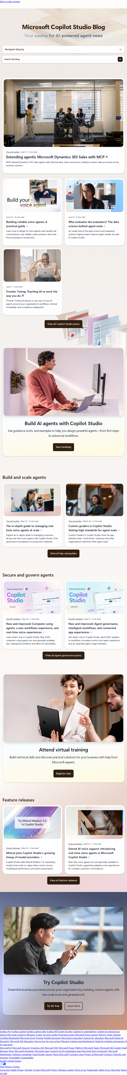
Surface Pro (5, 1031)
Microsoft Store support (86, 1035)
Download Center (66, 1035)
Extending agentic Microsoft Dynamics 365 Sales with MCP (55, 157)
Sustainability (27, 1057)
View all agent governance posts (63, 655)
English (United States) (10, 1061)
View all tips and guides (63, 553)
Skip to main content (10, 1)
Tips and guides (13, 152)
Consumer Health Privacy (12, 1070)
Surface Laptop (19, 1031)
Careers (48, 1054)
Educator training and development (78, 1041)
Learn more (73, 1006)
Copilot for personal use (108, 1031)
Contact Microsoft (41, 1070)
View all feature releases (63, 880)
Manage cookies (66, 1070)
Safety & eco (105, 1070)
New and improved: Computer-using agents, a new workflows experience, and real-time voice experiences (32, 628)
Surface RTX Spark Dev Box (59, 1031)
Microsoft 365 (51, 1048)
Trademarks (92, 1070)
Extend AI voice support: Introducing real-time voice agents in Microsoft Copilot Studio (91, 853)
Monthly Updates (13, 619)
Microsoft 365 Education (22, 1041)
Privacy (54, 1070)
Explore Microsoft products (13, 1035)
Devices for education (93, 1038)
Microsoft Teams (91, 1048)
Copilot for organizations (84, 1031)
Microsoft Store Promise (31, 1038)
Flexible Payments (52, 1038)
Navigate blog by (14, 49)
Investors (108, 1054)
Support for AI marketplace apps (65, 1051)
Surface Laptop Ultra (36, 1031)
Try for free (53, 1006)
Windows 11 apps (34, 1035)
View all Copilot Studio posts (63, 324)
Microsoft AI (6, 1048)
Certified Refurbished (10, 1038)
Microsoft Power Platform (71, 1048)
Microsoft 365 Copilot (110, 1048)
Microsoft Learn (42, 1051)
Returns (102, 1035)
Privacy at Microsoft (93, 1054)
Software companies (22, 1054)
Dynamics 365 (37, 1048)
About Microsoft (61, 1054)
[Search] (120, 59)
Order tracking (114, 1035)
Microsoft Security (21, 1048)
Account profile (50, 1035)
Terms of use (80, 1070)
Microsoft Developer (24, 1051)
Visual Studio (38, 1054)
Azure (11, 1051)
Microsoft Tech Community (95, 1051)
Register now (63, 773)
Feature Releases (13, 848)
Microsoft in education (72, 1038)
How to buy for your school (47, 1041)
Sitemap (28, 1070)
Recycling (115, 1070)
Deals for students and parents (109, 1041)
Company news (76, 1054)
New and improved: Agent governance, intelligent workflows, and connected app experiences (93, 628)
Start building (63, 447)
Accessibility (14, 1057)
